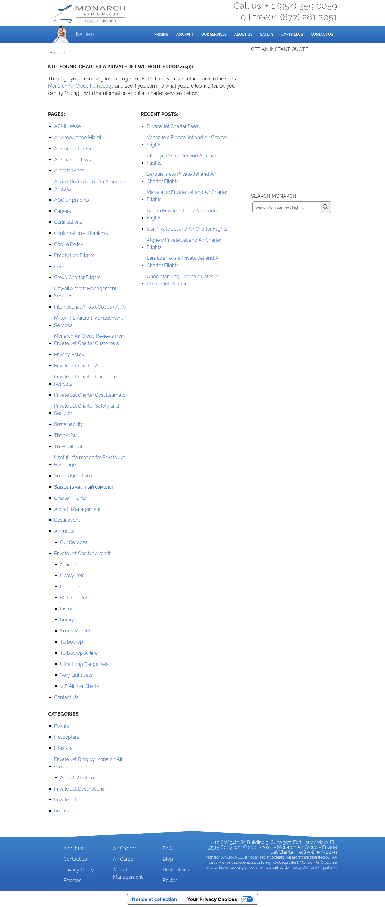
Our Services (213, 34)
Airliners (68, 564)
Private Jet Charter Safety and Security (86, 409)
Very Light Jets (76, 675)
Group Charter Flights (77, 277)
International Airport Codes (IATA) (90, 307)
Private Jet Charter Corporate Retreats (85, 380)
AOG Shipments (71, 200)
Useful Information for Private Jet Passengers (89, 461)
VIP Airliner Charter (80, 686)
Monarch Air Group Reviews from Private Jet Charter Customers (89, 339)
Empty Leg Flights (74, 255)
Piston (66, 609)
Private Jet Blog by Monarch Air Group (88, 762)
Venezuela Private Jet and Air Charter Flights (187, 141)
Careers (62, 211)
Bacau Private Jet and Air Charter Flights (182, 214)
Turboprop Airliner (79, 653)
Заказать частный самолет (83, 487)
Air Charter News (72, 160)
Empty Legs (292, 34)
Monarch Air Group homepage (81, 86)
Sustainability (68, 424)
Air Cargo (123, 859)
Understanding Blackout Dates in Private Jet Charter (182, 280)
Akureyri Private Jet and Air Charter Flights (184, 159)
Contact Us (322, 34)
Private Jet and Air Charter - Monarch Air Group (88, 14)
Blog (168, 859)
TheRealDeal (68, 446)
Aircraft (184, 34)
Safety (266, 34)
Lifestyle (63, 748)
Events (61, 726)
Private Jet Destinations (79, 789)
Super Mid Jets (76, 631)
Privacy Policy (69, 354)
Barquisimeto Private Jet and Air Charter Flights (181, 177)
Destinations (67, 520)
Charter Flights (70, 498)
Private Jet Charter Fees (172, 126)
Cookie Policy (68, 244)
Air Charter (124, 848)
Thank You (65, 435)
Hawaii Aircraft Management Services (85, 292)
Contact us (75, 859)
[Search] (325, 207)
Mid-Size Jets (75, 598)
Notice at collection (154, 899)
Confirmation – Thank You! (82, 233)
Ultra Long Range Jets (84, 664)
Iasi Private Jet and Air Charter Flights (187, 229)
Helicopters (66, 737)
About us (73, 848)
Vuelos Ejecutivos (73, 476)
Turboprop (71, 642)
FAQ (59, 266)
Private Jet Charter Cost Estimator (90, 395)
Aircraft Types (69, 170)
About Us (243, 34)
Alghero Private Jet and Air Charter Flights (184, 243)
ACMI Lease (67, 126)
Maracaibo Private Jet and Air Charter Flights (187, 195)
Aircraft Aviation (77, 778)
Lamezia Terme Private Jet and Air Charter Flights (184, 261)
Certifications (68, 222)
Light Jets (70, 586)
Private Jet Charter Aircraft (82, 553)
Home (55, 52)
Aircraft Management (77, 509)
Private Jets (66, 800)
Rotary (67, 620)
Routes (61, 811)
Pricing (161, 34)
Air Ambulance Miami (77, 137)
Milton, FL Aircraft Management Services (88, 321)
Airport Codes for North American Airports (90, 185)
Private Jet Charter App (79, 365)
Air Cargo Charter (72, 148)
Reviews (72, 880)
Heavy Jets (72, 575)
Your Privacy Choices (212, 899)
